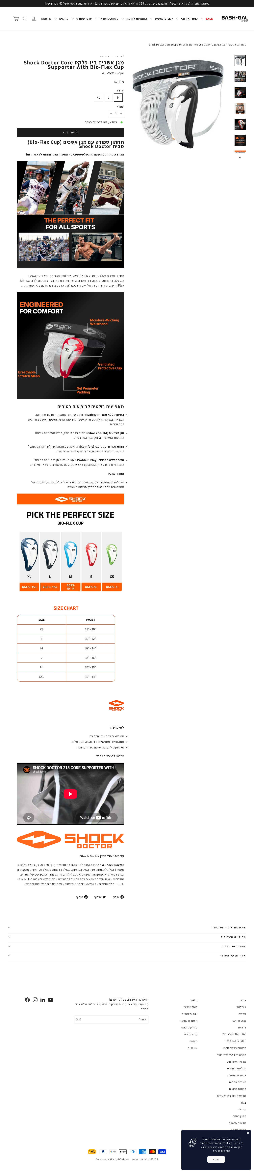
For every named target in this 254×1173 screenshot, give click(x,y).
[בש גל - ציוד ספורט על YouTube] (50, 999)
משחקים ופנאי (109, 18)
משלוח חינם (239, 1020)
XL (98, 97)
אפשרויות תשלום (234, 946)
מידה (120, 91)
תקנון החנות (239, 1116)
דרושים (242, 1027)
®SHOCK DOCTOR (112, 56)
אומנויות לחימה (136, 18)
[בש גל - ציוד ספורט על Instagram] (35, 999)
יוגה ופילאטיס (163, 18)
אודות (243, 1000)
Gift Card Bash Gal (234, 1034)
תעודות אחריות (237, 1082)
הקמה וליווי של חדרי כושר (231, 1055)
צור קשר (241, 1007)
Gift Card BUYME (235, 1041)
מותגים (63, 18)
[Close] (248, 1133)
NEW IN (46, 18)
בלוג (243, 1102)
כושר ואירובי (189, 18)
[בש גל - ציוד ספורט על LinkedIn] (42, 999)
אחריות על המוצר (233, 955)
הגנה (230, 44)
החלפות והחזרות (236, 1068)
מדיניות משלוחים (233, 937)
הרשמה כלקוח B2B (234, 1048)
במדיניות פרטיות (221, 1151)
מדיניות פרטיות (237, 1123)
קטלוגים (241, 1109)
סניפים (242, 1014)
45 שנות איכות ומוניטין (229, 927)
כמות (120, 107)
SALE (209, 18)
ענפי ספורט (84, 18)
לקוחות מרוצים (237, 1089)
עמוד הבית (240, 44)
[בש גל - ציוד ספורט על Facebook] (27, 999)
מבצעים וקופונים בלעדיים (231, 1096)
